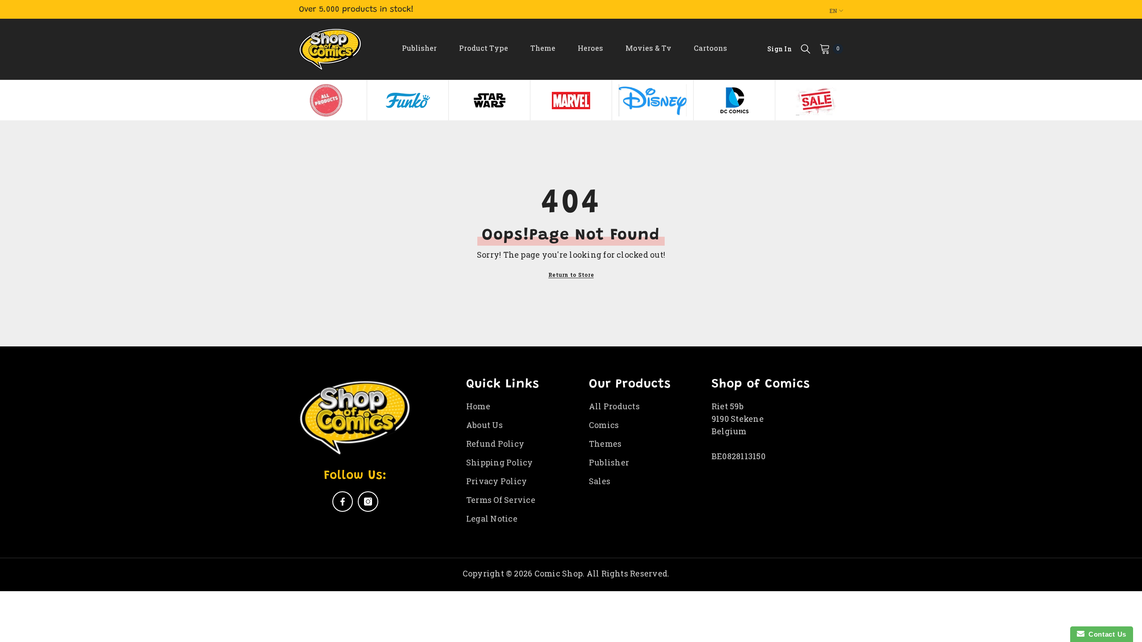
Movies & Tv (648, 48)
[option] (326, 100)
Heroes (590, 48)
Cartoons (710, 48)
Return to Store (571, 274)
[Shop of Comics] (326, 100)
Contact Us (1105, 634)
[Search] (805, 48)
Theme (542, 48)
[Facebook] (342, 501)
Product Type (483, 48)
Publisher (419, 48)
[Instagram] (368, 501)
